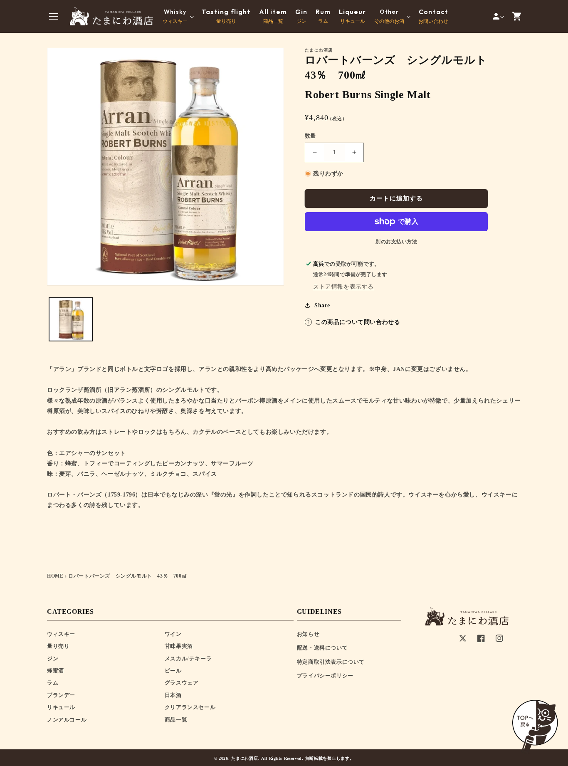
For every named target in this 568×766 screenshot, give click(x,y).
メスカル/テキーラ (188, 658)
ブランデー (61, 695)
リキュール (352, 16)
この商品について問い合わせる (357, 322)
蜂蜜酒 (55, 670)
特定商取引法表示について (331, 662)
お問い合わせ (433, 16)
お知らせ (308, 634)
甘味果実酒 (179, 646)
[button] (53, 16)
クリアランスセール (190, 707)
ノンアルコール (66, 720)
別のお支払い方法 (396, 242)
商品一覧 (273, 16)
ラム (323, 16)
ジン (301, 16)
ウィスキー (61, 634)
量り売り (226, 16)
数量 (310, 136)
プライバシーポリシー (325, 675)
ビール (173, 670)
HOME (55, 576)
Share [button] (322, 305)
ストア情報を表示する (343, 287)
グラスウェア (182, 683)
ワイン (173, 634)
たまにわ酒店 (244, 758)
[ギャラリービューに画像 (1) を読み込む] (70, 319)
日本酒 (173, 695)
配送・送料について (322, 648)
